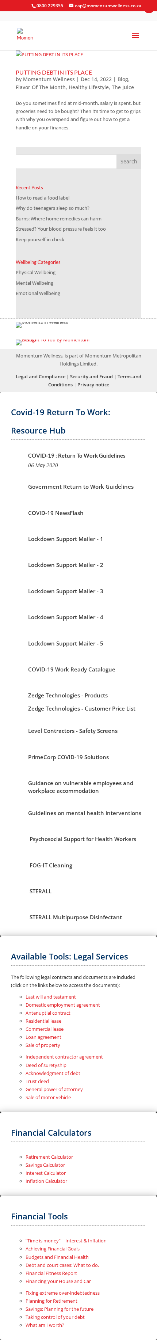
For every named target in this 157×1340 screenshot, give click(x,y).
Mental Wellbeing (34, 283)
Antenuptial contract (48, 1013)
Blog (123, 79)
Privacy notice (93, 384)
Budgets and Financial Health (57, 1257)
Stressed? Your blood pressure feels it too (61, 229)
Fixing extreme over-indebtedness (63, 1293)
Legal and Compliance (40, 376)
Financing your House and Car (58, 1281)
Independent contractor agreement (64, 1056)
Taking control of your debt (55, 1317)
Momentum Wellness (49, 79)
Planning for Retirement (51, 1301)
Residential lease (43, 1021)
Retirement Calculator (49, 1157)
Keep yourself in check (40, 239)
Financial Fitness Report (51, 1273)
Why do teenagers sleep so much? (52, 208)
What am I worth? (45, 1325)
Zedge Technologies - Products (68, 695)
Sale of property (43, 1045)
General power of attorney (54, 1089)
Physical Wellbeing (35, 272)
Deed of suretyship (46, 1065)
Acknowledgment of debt (53, 1073)
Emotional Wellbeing (38, 293)
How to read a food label (42, 197)
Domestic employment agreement (63, 1005)
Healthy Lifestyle (89, 87)
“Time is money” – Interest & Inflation (66, 1240)
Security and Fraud (91, 376)
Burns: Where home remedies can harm (59, 218)
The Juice (123, 87)
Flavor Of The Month (41, 87)
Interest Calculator (46, 1173)
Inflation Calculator (46, 1181)
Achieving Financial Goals (53, 1248)
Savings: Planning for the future (59, 1309)
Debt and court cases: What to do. (62, 1265)
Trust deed (37, 1081)
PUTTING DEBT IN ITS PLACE (54, 72)
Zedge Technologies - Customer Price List (81, 708)
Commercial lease (45, 1029)
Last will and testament (51, 996)
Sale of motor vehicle (48, 1097)
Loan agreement (43, 1037)
